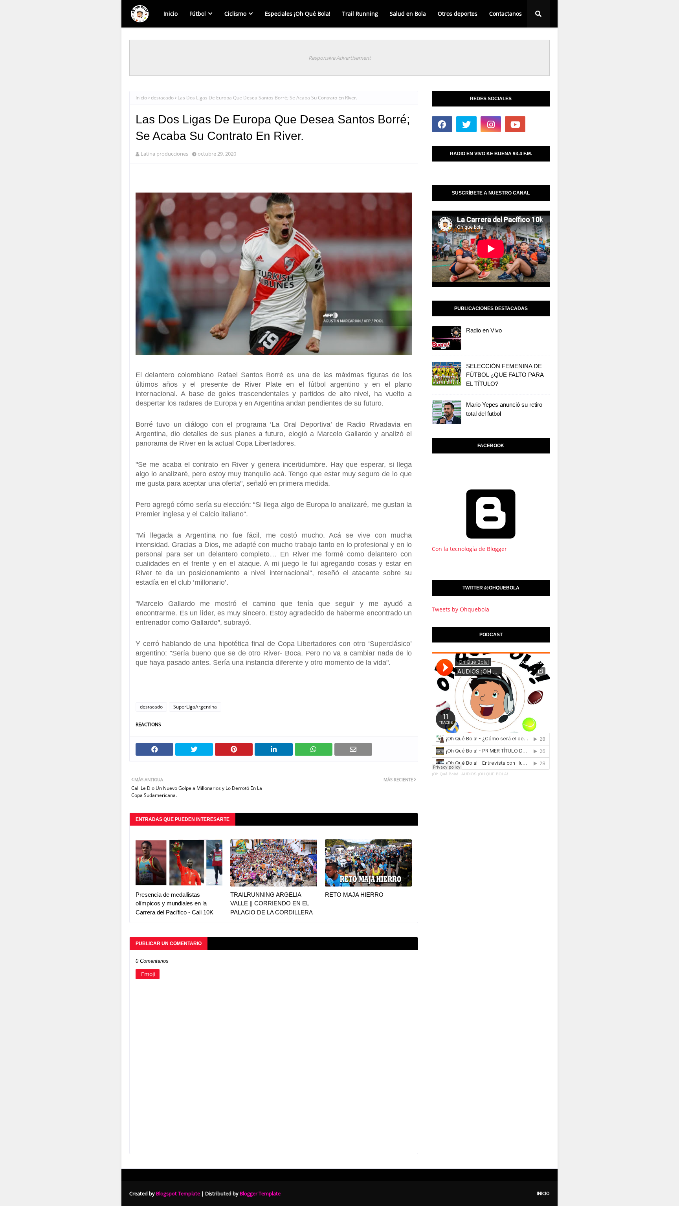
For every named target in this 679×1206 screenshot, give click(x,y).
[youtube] (515, 124)
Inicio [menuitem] (170, 13)
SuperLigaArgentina (195, 706)
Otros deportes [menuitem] (457, 13)
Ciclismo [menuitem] (235, 13)
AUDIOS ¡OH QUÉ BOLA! (484, 774)
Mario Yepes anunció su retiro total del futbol (504, 409)
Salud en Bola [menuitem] (408, 13)
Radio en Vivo (484, 330)
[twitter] (466, 124)
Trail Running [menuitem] (360, 13)
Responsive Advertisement (339, 57)
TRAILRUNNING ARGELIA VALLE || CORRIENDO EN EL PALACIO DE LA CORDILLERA (271, 903)
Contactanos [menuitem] (505, 13)
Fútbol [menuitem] (197, 13)
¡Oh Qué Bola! (445, 774)
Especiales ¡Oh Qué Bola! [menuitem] (297, 13)
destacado (162, 97)
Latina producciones (164, 153)
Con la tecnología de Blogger (469, 549)
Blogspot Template (178, 1193)
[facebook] (442, 124)
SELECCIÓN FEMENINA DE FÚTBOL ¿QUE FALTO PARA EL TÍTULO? (504, 375)
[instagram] (491, 124)
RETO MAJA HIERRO (354, 894)
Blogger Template (260, 1193)
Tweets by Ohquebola (460, 609)
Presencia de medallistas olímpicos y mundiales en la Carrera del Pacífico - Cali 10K (174, 903)
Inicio (141, 97)
